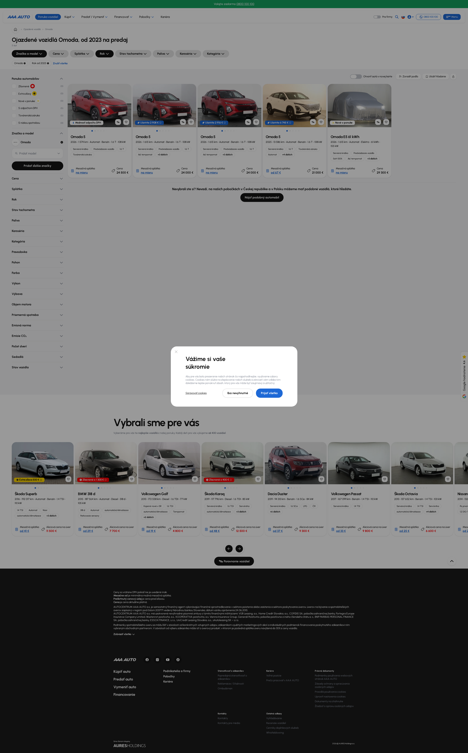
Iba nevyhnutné (237, 393)
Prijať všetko (269, 393)
